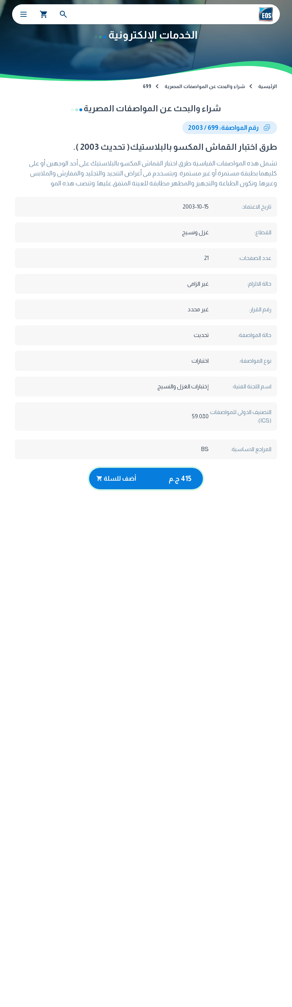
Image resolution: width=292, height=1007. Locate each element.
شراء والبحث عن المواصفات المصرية (205, 86)
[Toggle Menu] (23, 14)
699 (147, 86)
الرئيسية (267, 86)
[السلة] (44, 14)
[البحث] (63, 14)
